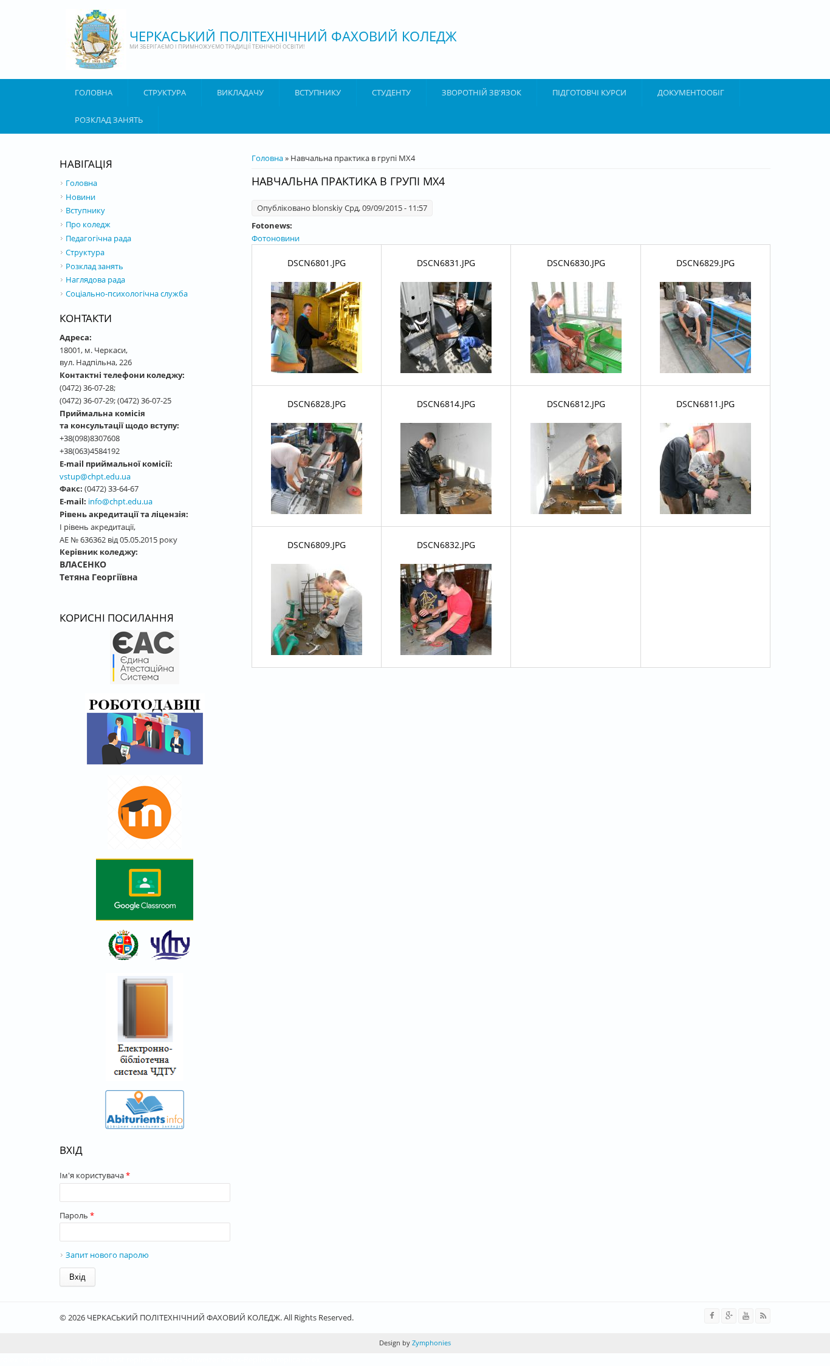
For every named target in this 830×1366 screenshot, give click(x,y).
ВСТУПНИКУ (318, 92)
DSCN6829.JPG (705, 263)
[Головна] (96, 39)
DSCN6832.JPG (446, 545)
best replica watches (145, 1359)
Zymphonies (430, 1342)
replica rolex (298, 1359)
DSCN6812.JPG (576, 404)
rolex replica (22, 1359)
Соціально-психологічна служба (127, 293)
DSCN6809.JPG (316, 545)
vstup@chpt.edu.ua (95, 476)
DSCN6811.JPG (705, 404)
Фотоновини (276, 238)
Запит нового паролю (107, 1254)
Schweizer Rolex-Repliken (229, 1359)
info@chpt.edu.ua (120, 501)
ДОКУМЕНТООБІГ (690, 92)
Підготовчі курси (589, 92)
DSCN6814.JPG (446, 404)
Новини (80, 196)
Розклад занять (109, 119)
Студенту (391, 92)
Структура (164, 92)
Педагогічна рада (98, 238)
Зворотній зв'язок (481, 92)
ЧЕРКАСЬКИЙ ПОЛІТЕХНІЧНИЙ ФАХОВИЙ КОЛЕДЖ (293, 36)
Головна (93, 92)
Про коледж (88, 224)
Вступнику (85, 210)
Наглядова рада (95, 279)
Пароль (77, 1215)
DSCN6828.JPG (316, 404)
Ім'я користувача (95, 1175)
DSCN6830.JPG (576, 263)
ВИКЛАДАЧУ (240, 92)
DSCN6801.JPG (316, 263)
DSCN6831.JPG (446, 263)
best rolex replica (76, 1359)
